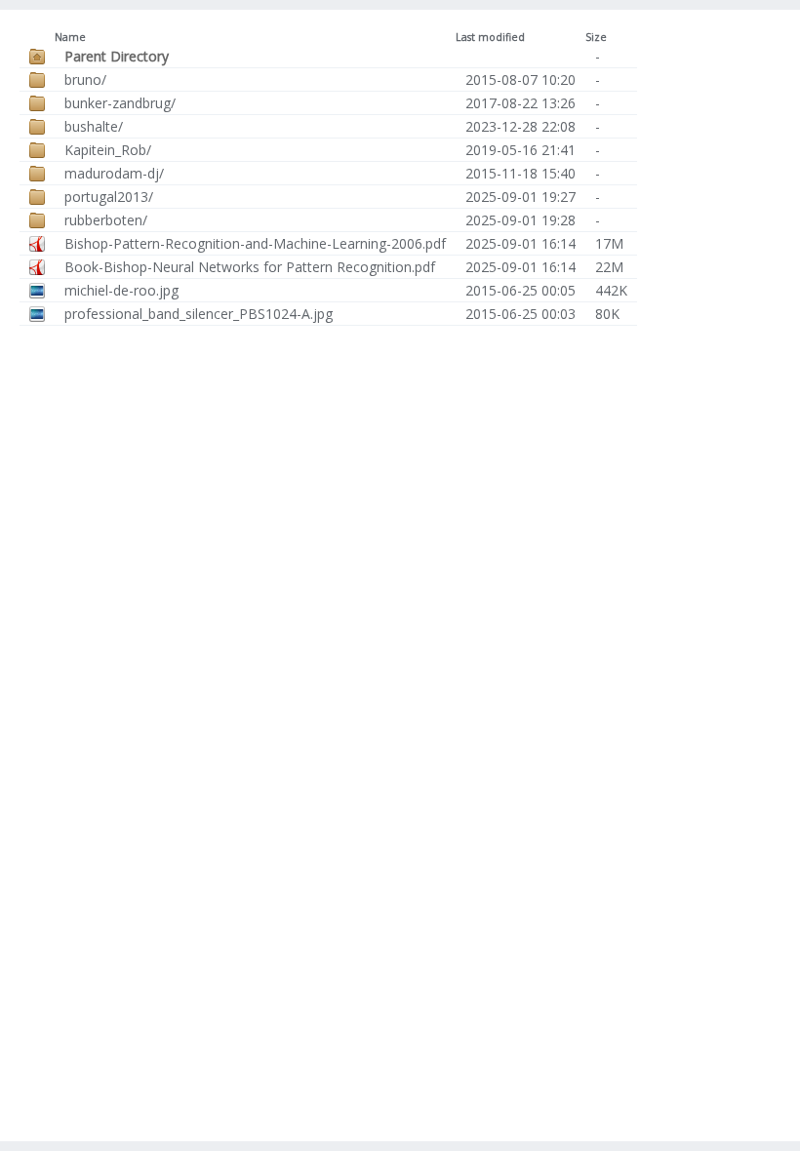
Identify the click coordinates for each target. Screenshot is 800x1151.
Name (70, 37)
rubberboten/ (105, 220)
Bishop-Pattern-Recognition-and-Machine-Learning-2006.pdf (255, 243)
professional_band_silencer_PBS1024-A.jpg (198, 313)
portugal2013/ (108, 196)
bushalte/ (93, 126)
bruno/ (85, 79)
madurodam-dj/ (114, 173)
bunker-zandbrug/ (120, 103)
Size (596, 37)
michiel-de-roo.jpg (121, 290)
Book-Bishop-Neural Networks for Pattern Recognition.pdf (249, 267)
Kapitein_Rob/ (107, 149)
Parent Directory (116, 56)
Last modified (490, 37)
